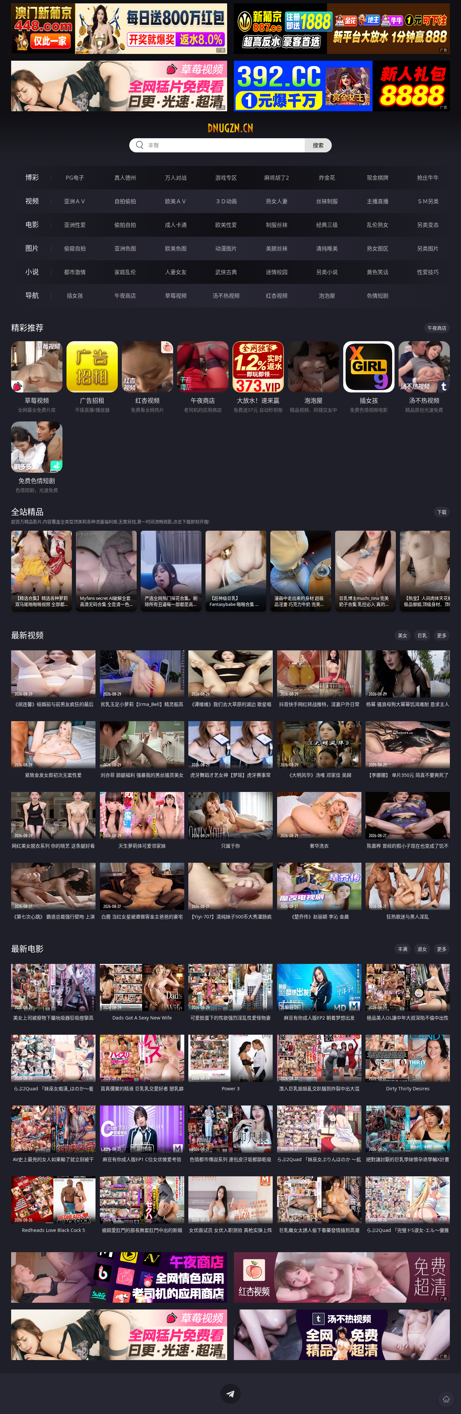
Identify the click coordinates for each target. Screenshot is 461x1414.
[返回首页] (446, 1399)
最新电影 (27, 948)
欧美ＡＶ (176, 201)
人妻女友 (176, 272)
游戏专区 (226, 177)
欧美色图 (176, 248)
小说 (32, 271)
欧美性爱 (226, 225)
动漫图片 (226, 248)
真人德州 (125, 177)
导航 (32, 295)
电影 (32, 224)
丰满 (402, 949)
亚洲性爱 (75, 225)
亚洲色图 (125, 248)
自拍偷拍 (125, 201)
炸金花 (327, 177)
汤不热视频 (226, 295)
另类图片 (428, 248)
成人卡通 (176, 225)
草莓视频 (176, 295)
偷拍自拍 (125, 225)
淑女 (422, 949)
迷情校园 (277, 272)
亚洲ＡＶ (75, 201)
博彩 (32, 177)
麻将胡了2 (276, 177)
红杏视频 (277, 295)
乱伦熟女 (377, 225)
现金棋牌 (377, 177)
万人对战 (176, 177)
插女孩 (75, 295)
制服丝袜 (277, 225)
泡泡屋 (327, 295)
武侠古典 (226, 272)
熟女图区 (377, 248)
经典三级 (327, 225)
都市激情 (75, 272)
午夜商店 (125, 295)
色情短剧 (377, 295)
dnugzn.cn (230, 128)
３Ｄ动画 (226, 201)
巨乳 (422, 635)
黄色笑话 (377, 272)
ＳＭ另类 (428, 201)
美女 (402, 635)
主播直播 (377, 201)
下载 (441, 512)
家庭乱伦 (125, 272)
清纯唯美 (327, 248)
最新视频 (27, 635)
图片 (32, 248)
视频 (32, 201)
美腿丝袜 (277, 248)
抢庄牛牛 (428, 177)
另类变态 (428, 225)
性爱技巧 (428, 272)
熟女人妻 (277, 201)
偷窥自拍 (75, 248)
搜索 (318, 145)
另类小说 (327, 272)
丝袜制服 (327, 201)
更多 (441, 635)
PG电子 (75, 177)
